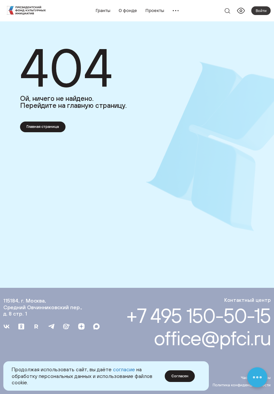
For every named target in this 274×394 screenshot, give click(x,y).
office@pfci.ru (212, 338)
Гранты (103, 10)
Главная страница (42, 126)
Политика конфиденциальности (242, 385)
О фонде (128, 10)
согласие (124, 369)
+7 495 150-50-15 (198, 316)
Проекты (154, 10)
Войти (261, 10)
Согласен (179, 376)
